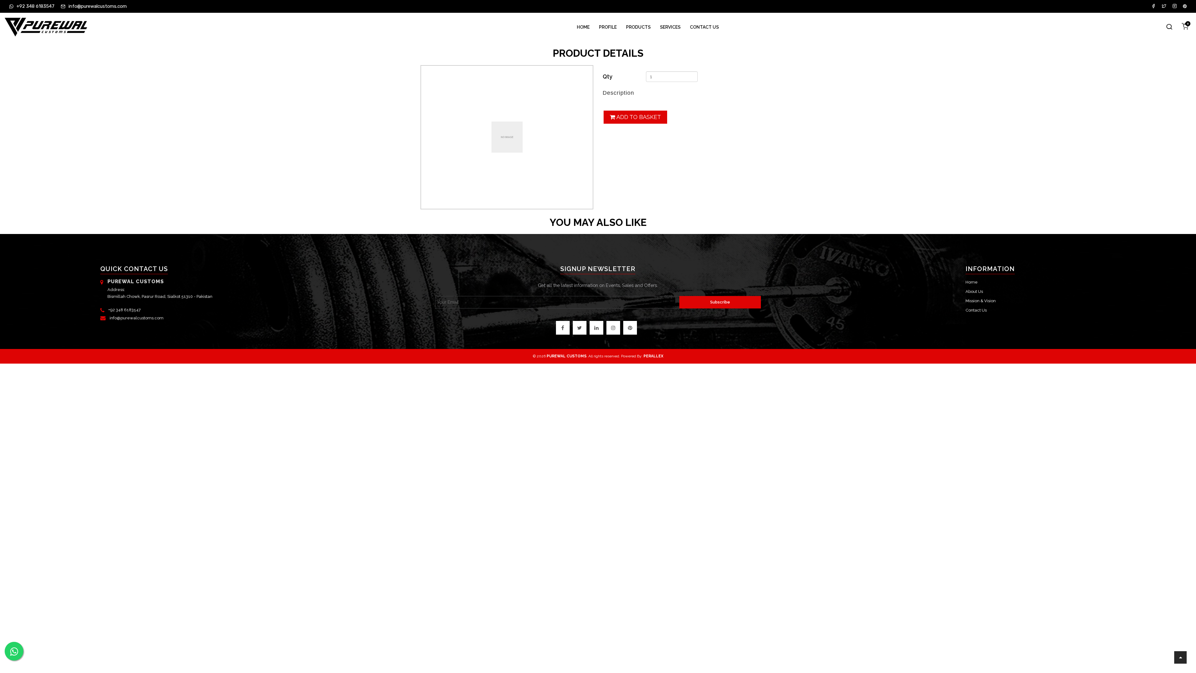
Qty (607, 76)
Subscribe (720, 302)
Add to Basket (638, 117)
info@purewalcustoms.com (137, 318)
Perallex (653, 356)
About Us (974, 291)
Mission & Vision (981, 300)
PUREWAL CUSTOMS (566, 356)
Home (583, 27)
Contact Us (704, 27)
